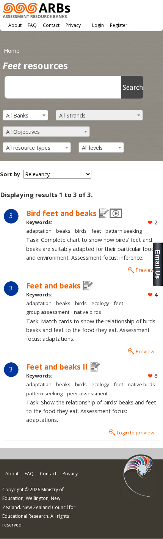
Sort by (10, 174)
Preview (145, 269)
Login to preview (135, 432)
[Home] (36, 11)
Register (118, 25)
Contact (51, 25)
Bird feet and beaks (61, 213)
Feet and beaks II (57, 366)
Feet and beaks (53, 285)
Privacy (73, 25)
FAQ (32, 25)
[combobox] (25, 115)
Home (11, 50)
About (15, 25)
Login (98, 25)
